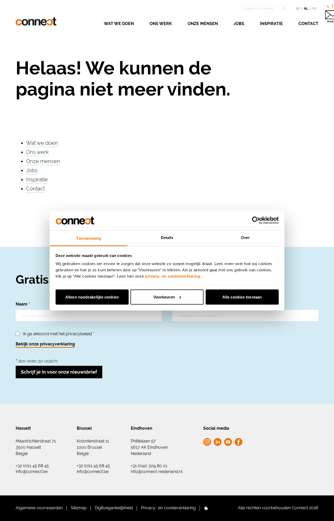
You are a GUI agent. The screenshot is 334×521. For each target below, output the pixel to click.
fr (314, 8)
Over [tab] (245, 237)
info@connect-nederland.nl (156, 471)
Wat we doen (119, 23)
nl (306, 8)
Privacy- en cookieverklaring (168, 507)
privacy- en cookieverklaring (172, 276)
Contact (308, 23)
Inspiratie (271, 23)
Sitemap (79, 507)
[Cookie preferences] (206, 508)
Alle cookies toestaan (242, 297)
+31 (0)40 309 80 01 (149, 466)
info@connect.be (31, 471)
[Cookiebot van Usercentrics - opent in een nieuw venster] (256, 220)
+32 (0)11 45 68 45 (32, 466)
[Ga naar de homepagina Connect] (36, 21)
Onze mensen (203, 23)
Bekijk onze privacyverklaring (45, 344)
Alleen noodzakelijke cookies (92, 297)
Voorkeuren (164, 297)
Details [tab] (167, 237)
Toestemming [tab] (88, 238)
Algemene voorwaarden (39, 507)
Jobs (239, 23)
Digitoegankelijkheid (114, 507)
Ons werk (161, 23)
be (298, 8)
